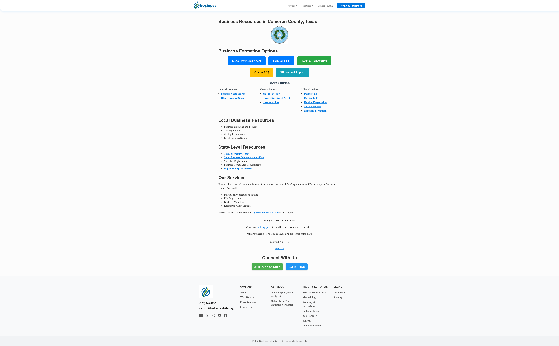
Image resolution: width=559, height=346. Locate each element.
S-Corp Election (312, 106)
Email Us (279, 248)
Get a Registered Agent (246, 61)
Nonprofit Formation (315, 110)
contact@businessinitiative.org (215, 308)
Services (291, 5)
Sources (307, 320)
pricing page (264, 227)
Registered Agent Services (238, 168)
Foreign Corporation (315, 102)
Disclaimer (339, 292)
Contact (321, 5)
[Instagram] (213, 315)
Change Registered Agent (276, 98)
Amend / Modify (271, 94)
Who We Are (247, 297)
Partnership (310, 94)
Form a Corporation (314, 61)
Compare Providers (313, 325)
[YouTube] (219, 315)
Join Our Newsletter (267, 266)
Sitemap (338, 297)
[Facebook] (225, 315)
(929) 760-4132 (207, 303)
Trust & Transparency (315, 292)
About (243, 292)
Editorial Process (312, 311)
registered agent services (265, 212)
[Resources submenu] (313, 5)
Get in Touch (297, 266)
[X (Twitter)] (207, 315)
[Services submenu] (297, 5)
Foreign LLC (311, 98)
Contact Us (246, 307)
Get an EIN (261, 72)
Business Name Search (233, 94)
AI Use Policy (310, 315)
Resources (306, 5)
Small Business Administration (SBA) (244, 157)
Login (330, 5)
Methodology (310, 297)
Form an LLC (281, 61)
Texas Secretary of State (237, 153)
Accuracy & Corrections (309, 304)
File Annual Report (292, 72)
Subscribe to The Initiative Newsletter (282, 303)
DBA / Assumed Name (232, 98)
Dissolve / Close (271, 102)
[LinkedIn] (201, 315)
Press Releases (248, 302)
